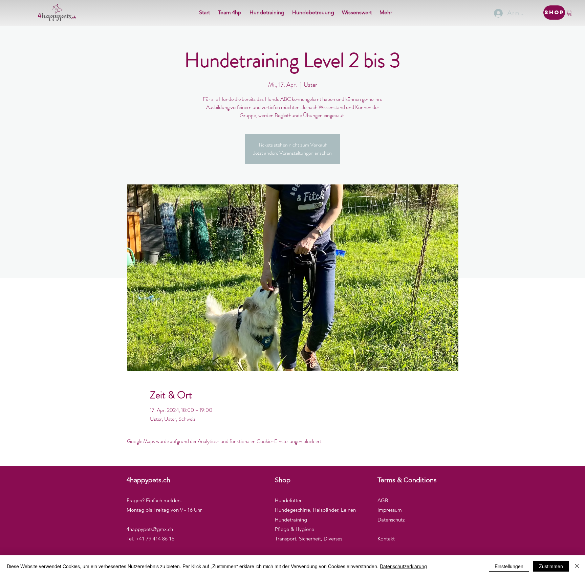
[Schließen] (577, 566)
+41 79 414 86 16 (155, 538)
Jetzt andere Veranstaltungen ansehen (292, 153)
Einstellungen (509, 566)
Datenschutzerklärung (403, 566)
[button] (569, 13)
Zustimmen (551, 566)
